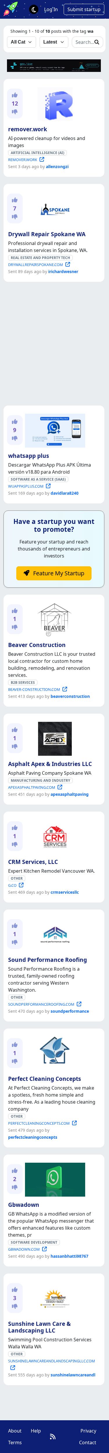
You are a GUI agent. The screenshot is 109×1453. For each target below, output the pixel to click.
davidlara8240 (64, 493)
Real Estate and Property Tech (40, 257)
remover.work (27, 129)
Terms (15, 1442)
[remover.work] (54, 103)
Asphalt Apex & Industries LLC (50, 764)
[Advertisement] (54, 343)
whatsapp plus (28, 456)
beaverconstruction (70, 696)
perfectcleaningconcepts (32, 1137)
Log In (51, 9)
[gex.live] (54, 65)
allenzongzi (57, 166)
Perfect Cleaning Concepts (44, 1079)
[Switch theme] (33, 9)
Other (17, 878)
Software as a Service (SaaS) (38, 479)
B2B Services (23, 682)
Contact (87, 1442)
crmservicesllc (65, 892)
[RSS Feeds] (53, 1436)
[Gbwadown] (54, 1178)
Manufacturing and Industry (40, 780)
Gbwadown (23, 1205)
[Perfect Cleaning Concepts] (54, 1052)
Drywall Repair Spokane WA (46, 234)
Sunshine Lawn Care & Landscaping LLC (39, 1327)
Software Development (34, 1242)
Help (36, 1431)
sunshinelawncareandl (73, 1375)
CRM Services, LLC (33, 862)
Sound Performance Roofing (47, 960)
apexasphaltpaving (70, 794)
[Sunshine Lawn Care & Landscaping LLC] (54, 1297)
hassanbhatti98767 (69, 1256)
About (15, 1431)
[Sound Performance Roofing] (54, 933)
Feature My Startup (58, 573)
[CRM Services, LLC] (54, 835)
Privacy (88, 1431)
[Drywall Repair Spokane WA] (54, 208)
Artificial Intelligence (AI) (37, 152)
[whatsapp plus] (54, 429)
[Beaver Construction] (54, 618)
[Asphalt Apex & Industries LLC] (54, 737)
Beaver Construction (37, 645)
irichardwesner (63, 271)
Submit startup (84, 9)
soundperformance (70, 1011)
